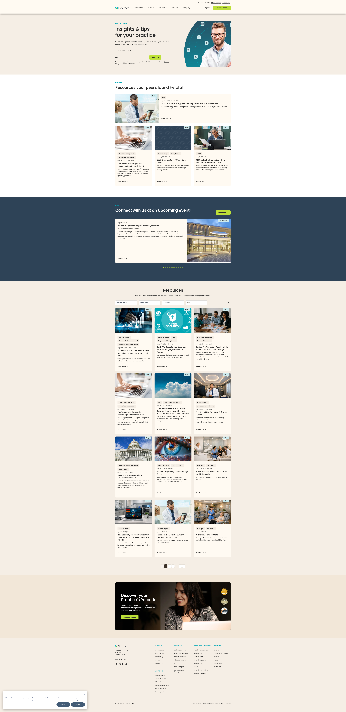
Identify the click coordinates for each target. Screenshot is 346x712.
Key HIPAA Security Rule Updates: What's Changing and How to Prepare (171, 349)
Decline (78, 704)
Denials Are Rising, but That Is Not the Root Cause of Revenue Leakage (212, 348)
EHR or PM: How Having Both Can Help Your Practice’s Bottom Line (189, 103)
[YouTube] (126, 665)
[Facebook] (116, 665)
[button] (140, 8)
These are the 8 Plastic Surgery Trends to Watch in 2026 (170, 536)
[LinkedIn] (123, 665)
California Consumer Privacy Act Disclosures (217, 704)
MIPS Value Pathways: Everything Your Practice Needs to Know (210, 161)
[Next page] (183, 566)
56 (180, 566)
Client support (216, 3)
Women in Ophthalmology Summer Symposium (138, 225)
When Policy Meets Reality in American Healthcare (129, 476)
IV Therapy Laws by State (207, 535)
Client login (226, 3)
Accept (63, 704)
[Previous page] (162, 566)
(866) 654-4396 (120, 659)
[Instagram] (120, 665)
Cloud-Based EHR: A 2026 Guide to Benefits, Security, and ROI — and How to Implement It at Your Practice (173, 411)
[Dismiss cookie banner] (84, 694)
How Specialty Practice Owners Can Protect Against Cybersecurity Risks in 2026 (133, 537)
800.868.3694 (205, 3)
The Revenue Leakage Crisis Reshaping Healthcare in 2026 (130, 164)
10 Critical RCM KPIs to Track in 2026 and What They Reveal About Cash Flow (133, 353)
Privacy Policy (74, 700)
